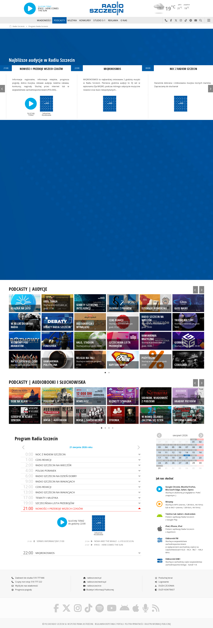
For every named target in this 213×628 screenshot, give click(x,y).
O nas (124, 20)
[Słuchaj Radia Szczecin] (30, 8)
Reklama (113, 20)
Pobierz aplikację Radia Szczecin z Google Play (180, 517)
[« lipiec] (160, 435)
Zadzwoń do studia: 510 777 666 (29, 577)
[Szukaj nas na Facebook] (56, 604)
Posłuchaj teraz (165, 577)
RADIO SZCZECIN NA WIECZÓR (48, 465)
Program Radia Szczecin (38, 26)
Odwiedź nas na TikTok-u (185, 20)
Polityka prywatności (134, 623)
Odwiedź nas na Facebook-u (171, 20)
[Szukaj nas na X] (66, 604)
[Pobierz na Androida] (124, 604)
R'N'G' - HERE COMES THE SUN (108, 544)
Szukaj (200, 20)
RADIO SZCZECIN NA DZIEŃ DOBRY (51, 475)
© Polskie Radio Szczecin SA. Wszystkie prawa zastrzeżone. (68, 623)
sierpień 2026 (180, 435)
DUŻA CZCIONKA (166, 585)
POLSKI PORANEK (40, 470)
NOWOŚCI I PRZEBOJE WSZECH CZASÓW (53, 508)
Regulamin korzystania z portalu (109, 623)
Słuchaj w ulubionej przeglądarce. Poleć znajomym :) (182, 491)
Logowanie (163, 581)
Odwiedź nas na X (175, 20)
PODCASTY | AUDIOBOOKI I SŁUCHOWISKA (47, 382)
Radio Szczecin (19, 26)
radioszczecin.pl (93, 577)
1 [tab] (104, 373)
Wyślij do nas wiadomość (195, 20)
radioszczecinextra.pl (96, 581)
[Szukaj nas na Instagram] (77, 604)
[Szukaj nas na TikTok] (88, 604)
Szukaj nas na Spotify (190, 20)
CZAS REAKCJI (38, 459)
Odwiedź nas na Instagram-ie (180, 20)
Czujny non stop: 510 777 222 (28, 581)
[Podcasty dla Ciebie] (145, 604)
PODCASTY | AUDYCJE (28, 289)
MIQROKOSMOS (39, 552)
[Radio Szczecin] (106, 8)
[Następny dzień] (129, 447)
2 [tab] (108, 373)
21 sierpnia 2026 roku (81, 447)
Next (210, 88)
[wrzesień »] (200, 435)
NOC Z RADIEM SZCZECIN (45, 454)
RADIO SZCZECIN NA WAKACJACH (50, 481)
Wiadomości (44, 20)
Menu (209, 20)
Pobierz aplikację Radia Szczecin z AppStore (179, 529)
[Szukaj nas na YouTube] (111, 604)
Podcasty (59, 20)
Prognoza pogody (23, 589)
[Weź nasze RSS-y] (155, 604)
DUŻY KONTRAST (166, 589)
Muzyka (72, 20)
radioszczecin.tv (93, 585)
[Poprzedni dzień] (33, 447)
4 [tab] (112, 428)
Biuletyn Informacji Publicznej (100, 589)
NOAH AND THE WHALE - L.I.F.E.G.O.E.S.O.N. (114, 541)
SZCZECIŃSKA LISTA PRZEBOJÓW (48, 503)
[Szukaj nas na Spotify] (99, 604)
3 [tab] (108, 428)
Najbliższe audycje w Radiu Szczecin (42, 60)
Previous (2, 88)
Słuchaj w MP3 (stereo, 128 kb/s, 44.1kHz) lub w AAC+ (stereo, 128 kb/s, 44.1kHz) (184, 505)
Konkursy (85, 20)
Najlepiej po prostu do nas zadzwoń (166, 20)
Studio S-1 (99, 20)
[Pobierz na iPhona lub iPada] (136, 604)
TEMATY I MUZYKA (40, 497)
